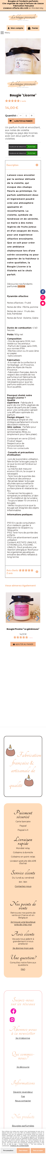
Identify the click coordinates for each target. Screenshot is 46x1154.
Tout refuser (23, 1150)
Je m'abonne (22, 1038)
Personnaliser (8, 1150)
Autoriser (32, 147)
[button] (8, 618)
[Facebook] (42, 291)
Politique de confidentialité (19, 1146)
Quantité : (11, 115)
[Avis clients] (42, 303)
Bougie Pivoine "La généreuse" (23, 629)
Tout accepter (38, 1150)
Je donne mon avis (23, 948)
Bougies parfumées (23, 1125)
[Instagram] (42, 297)
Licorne (21, 286)
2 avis (23, 101)
